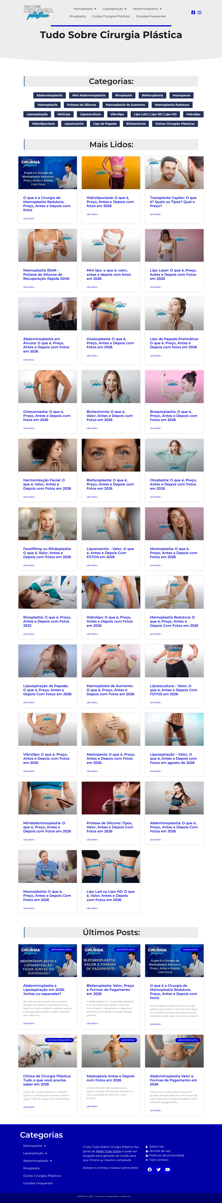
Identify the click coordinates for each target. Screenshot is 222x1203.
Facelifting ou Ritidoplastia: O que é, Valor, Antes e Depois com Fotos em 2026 (47, 553)
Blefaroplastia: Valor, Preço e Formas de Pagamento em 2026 (110, 990)
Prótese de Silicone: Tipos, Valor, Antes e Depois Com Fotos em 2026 (110, 827)
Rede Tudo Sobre (108, 1151)
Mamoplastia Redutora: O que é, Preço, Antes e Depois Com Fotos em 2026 (174, 621)
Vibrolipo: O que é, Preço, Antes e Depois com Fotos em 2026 (46, 758)
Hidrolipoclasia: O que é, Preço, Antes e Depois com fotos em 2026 (110, 202)
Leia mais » (29, 218)
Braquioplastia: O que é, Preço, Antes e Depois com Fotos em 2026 (173, 416)
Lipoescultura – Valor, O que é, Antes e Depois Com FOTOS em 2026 (173, 690)
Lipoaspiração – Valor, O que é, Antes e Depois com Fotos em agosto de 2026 (173, 758)
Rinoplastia (77, 16)
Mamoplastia (83, 9)
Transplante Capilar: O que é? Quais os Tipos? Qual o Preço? (173, 202)
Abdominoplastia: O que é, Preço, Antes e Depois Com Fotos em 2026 (174, 827)
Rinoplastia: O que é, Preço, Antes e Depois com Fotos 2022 (47, 621)
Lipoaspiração (113, 9)
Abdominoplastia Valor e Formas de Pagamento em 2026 (173, 1080)
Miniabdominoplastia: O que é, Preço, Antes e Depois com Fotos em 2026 (47, 827)
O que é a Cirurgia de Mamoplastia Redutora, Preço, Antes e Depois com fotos (47, 204)
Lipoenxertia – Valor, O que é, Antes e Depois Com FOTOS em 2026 (110, 553)
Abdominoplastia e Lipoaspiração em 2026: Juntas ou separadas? (44, 990)
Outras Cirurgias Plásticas (111, 16)
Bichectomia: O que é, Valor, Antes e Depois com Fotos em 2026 (110, 416)
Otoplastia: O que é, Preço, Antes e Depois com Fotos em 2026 (173, 484)
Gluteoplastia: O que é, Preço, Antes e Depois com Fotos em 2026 (110, 343)
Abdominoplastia (145, 9)
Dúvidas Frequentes (151, 16)
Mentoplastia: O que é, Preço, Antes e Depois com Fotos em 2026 (173, 553)
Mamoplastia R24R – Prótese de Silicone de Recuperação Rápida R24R (46, 274)
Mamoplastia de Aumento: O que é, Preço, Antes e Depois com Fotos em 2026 (110, 690)
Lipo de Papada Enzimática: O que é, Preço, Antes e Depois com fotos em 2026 (174, 343)
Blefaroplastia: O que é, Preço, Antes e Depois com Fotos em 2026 (110, 484)
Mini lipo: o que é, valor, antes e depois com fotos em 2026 (109, 274)
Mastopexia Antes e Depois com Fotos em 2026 (110, 1078)
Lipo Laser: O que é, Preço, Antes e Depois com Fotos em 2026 (173, 274)
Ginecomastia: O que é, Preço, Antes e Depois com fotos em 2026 (47, 416)
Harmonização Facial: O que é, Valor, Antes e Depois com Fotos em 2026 (47, 484)
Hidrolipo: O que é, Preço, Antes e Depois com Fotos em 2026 (110, 621)
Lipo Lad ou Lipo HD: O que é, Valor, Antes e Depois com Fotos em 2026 (111, 895)
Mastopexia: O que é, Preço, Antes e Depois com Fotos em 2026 (111, 758)
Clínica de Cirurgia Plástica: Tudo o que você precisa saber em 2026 (47, 1080)
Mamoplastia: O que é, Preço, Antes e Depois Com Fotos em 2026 (47, 895)
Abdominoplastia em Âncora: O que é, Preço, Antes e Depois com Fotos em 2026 (46, 345)
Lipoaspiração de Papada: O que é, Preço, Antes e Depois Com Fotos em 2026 (47, 690)
